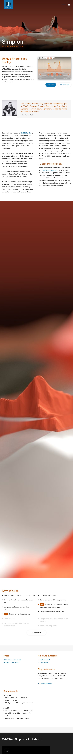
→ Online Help (43, 662)
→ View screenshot (11, 662)
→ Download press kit (12, 660)
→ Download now (45, 683)
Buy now (51, 85)
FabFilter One (26, 133)
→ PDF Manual (44, 660)
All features (36, 632)
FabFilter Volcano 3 (50, 170)
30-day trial (64, 85)
